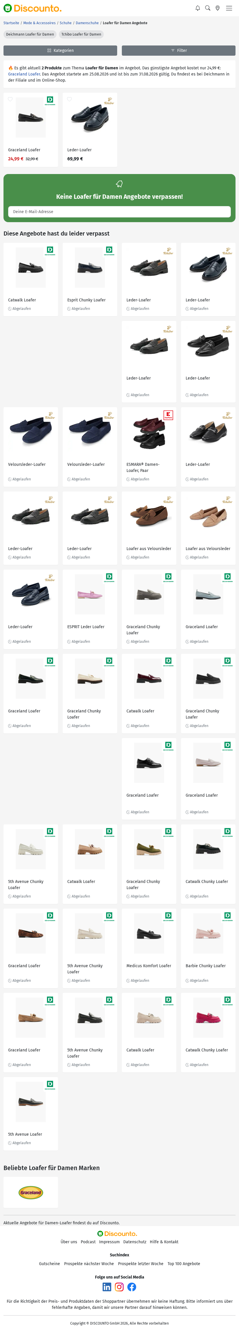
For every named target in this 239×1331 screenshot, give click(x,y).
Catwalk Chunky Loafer (207, 881)
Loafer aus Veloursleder (148, 548)
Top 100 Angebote (184, 1263)
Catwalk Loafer (22, 300)
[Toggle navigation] (229, 8)
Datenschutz (134, 1241)
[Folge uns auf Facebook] (131, 1286)
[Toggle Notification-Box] (198, 8)
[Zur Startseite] (35, 8)
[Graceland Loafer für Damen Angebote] (30, 1192)
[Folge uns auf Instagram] (119, 1286)
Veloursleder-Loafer (26, 464)
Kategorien (63, 50)
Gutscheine (49, 1263)
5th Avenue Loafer (25, 1134)
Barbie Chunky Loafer (206, 965)
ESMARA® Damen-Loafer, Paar (143, 467)
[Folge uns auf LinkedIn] (107, 1286)
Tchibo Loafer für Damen (81, 34)
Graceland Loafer (24, 74)
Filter (181, 50)
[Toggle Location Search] (218, 8)
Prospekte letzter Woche (141, 1263)
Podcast (88, 1241)
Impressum (109, 1241)
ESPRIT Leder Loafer (85, 626)
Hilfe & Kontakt (164, 1241)
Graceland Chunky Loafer (143, 629)
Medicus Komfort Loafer (148, 965)
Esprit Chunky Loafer (86, 300)
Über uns (69, 1241)
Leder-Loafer (79, 150)
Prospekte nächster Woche (89, 1263)
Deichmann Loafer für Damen (30, 34)
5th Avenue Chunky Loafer (25, 884)
